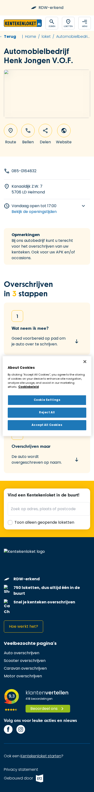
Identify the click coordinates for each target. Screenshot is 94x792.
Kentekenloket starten (40, 756)
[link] (21, 653)
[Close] (85, 361)
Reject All (47, 412)
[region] (47, 396)
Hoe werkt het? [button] (23, 626)
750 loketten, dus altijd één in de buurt (46, 590)
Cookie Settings (47, 400)
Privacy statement (21, 769)
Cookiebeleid (28, 387)
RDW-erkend (51, 7)
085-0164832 (24, 171)
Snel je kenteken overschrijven (44, 602)
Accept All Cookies (47, 425)
